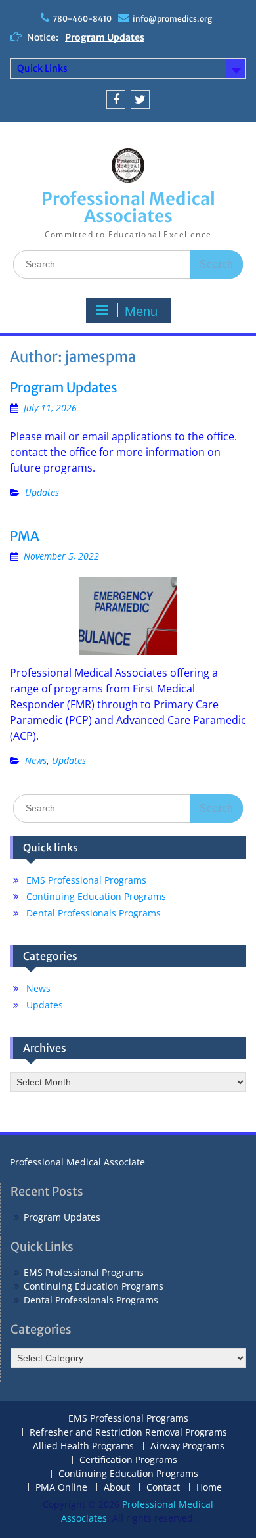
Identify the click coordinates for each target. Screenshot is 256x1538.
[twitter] (140, 99)
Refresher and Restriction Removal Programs (128, 1432)
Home (209, 1487)
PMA (24, 536)
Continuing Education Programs (96, 896)
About (117, 1487)
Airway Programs (187, 1446)
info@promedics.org (172, 19)
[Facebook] (115, 99)
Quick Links (42, 68)
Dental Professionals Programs (93, 913)
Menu (141, 311)
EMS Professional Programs (86, 880)
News (36, 760)
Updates (42, 492)
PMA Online (61, 1487)
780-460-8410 (82, 19)
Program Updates (104, 37)
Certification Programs (128, 1460)
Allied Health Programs (83, 1446)
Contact (163, 1487)
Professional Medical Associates (128, 207)
